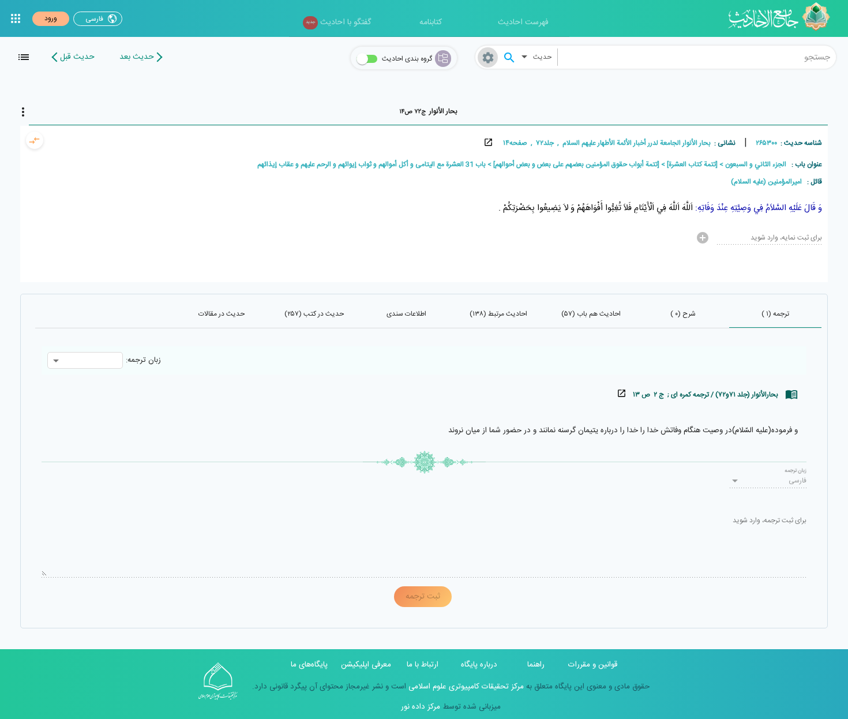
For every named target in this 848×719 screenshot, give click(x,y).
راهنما (536, 664)
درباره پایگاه (479, 664)
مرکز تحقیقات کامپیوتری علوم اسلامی (465, 686)
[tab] (428, 111)
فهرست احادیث (523, 22)
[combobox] (697, 57)
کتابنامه (430, 22)
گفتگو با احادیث (338, 22)
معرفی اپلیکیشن (366, 664)
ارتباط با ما (422, 664)
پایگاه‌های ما (309, 664)
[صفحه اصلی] (783, 18)
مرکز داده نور (420, 707)
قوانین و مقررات (592, 664)
